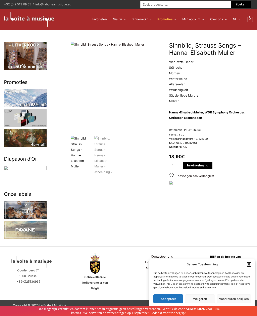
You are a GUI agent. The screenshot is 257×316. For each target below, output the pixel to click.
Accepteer (168, 299)
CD (185, 146)
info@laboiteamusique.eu (53, 4)
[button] (249, 264)
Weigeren (200, 299)
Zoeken (241, 4)
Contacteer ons (162, 256)
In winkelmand (197, 165)
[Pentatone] (179, 191)
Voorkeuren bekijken (234, 299)
